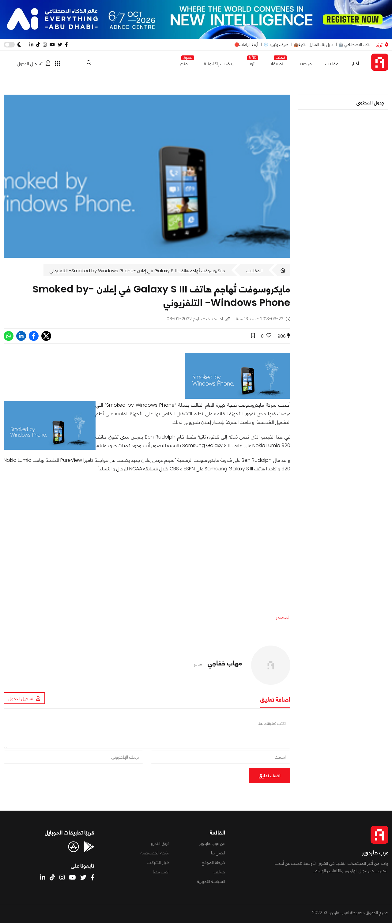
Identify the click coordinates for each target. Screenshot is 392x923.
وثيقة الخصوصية (155, 853)
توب (250, 62)
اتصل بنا (218, 853)
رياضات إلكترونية (218, 63)
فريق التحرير (160, 843)
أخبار (355, 63)
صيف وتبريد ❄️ (275, 44)
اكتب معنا (161, 872)
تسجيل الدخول (30, 63)
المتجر (184, 62)
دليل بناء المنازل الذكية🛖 (313, 44)
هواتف (219, 872)
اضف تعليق (270, 775)
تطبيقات (275, 62)
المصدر (283, 617)
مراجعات (304, 63)
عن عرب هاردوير (212, 843)
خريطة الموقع (213, 862)
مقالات (331, 63)
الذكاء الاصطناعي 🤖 (354, 44)
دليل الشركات (158, 862)
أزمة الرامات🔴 (246, 44)
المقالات (254, 270)
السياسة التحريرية (211, 881)
